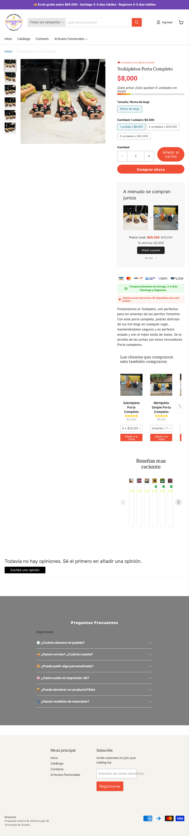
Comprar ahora (151, 169)
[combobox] (131, 428)
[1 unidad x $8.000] (131, 131)
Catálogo (23, 39)
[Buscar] (137, 22)
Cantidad (123, 147)
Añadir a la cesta (131, 438)
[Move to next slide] (178, 502)
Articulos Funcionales (69, 39)
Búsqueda (10, 816)
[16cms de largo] (130, 113)
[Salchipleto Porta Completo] (131, 384)
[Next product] (179, 405)
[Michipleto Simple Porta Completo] (161, 384)
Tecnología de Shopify (17, 824)
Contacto (42, 39)
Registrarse (110, 786)
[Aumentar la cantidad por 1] (149, 156)
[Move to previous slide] (123, 502)
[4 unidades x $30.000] (163, 131)
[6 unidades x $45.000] (134, 140)
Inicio (8, 39)
